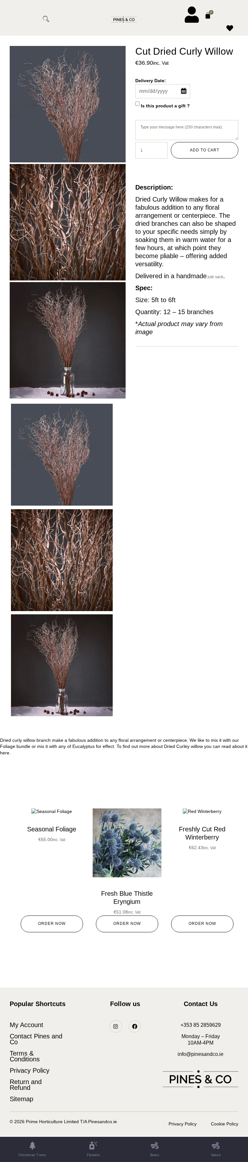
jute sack (215, 277)
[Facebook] (135, 1026)
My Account (26, 1025)
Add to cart (204, 150)
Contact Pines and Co (36, 1039)
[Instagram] (115, 1026)
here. (5, 752)
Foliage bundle (15, 746)
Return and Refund (26, 1085)
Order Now (51, 923)
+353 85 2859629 (201, 1025)
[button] (23, 19)
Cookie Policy (224, 1123)
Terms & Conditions (25, 1056)
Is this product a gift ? (165, 105)
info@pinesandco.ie (200, 1054)
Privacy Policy (29, 1070)
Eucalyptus (83, 746)
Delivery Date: (150, 80)
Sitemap (21, 1099)
